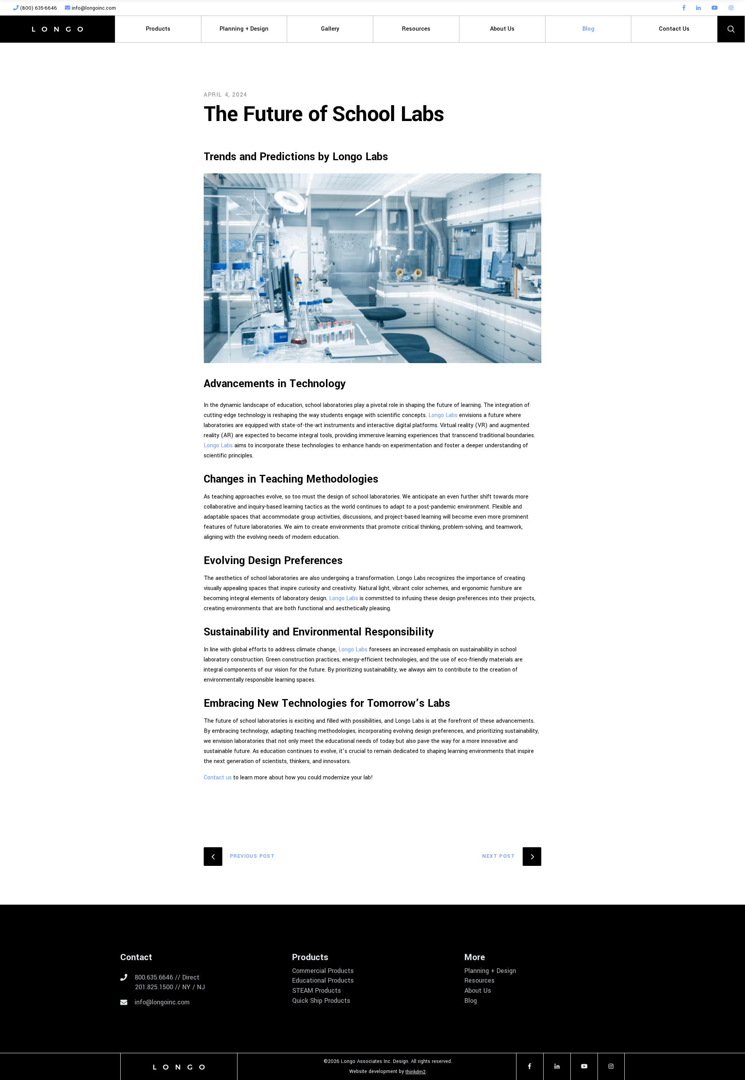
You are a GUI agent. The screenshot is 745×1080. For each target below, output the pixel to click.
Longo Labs (442, 415)
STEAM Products (316, 991)
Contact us (218, 778)
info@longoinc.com (93, 8)
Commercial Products (323, 971)
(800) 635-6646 (38, 8)
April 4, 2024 (225, 95)
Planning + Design (490, 971)
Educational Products (323, 981)
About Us (477, 991)
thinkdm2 (415, 1071)
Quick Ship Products (321, 1001)
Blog (470, 1001)
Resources (479, 981)
